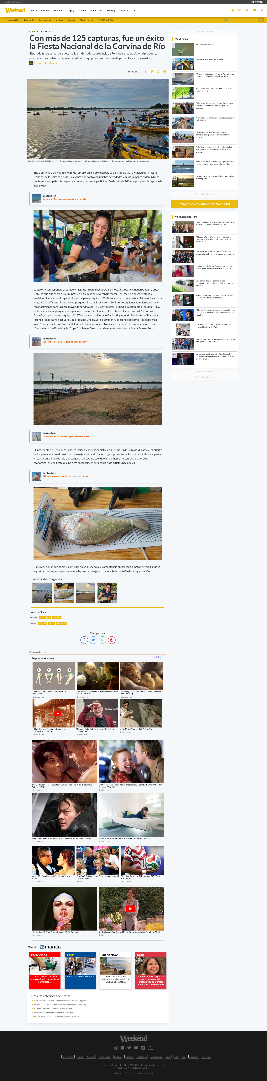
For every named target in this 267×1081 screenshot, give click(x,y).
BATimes (206, 1057)
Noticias (91, 1057)
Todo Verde (29, 20)
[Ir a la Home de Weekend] (133, 1038)
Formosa (56, 617)
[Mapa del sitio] (150, 1047)
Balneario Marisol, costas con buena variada (64, 198)
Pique (52, 623)
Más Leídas (181, 38)
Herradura (45, 617)
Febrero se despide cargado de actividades (64, 341)
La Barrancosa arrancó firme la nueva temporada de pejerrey (60, 1004)
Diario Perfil (68, 1057)
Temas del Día (13, 20)
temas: (33, 623)
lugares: (34, 617)
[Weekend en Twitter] (129, 1047)
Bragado (71, 20)
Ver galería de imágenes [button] (45, 63)
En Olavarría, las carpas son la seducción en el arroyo (57, 1016)
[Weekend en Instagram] (116, 1047)
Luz (176, 1057)
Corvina (42, 623)
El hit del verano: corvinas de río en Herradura (65, 476)
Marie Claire (104, 1057)
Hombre (129, 1057)
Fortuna (117, 1057)
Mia (183, 1057)
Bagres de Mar (45, 20)
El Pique (59, 20)
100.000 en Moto (105, 20)
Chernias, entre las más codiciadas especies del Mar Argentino (61, 1000)
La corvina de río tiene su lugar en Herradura (65, 436)
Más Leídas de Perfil (186, 216)
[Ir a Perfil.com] (256, 2)
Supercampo (156, 1057)
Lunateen (193, 1057)
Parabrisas (142, 1057)
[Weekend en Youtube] (136, 1047)
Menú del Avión (86, 20)
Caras (80, 1057)
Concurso (61, 623)
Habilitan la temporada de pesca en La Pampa (53, 1012)
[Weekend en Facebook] (122, 1047)
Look (168, 1057)
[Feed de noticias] (143, 1047)
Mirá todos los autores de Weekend (205, 204)
